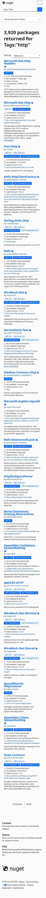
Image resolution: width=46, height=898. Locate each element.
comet (31, 420)
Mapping (7, 353)
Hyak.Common (14, 755)
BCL (7, 120)
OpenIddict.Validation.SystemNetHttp (20, 546)
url (26, 167)
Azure (25, 776)
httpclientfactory (32, 194)
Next (28, 804)
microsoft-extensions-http (14, 199)
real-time (17, 420)
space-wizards (12, 689)
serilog (9, 241)
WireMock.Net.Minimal (20, 613)
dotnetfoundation (14, 375)
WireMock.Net (14, 292)
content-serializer (30, 459)
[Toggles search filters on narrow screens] (39, 19)
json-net (11, 459)
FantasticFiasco (13, 223)
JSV (27, 351)
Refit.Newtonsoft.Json (19, 439)
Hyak (28, 778)
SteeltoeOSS (26, 375)
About (22, 881)
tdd (32, 167)
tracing (17, 533)
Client (11, 778)
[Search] (39, 9)
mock (11, 313)
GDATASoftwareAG (14, 517)
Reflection (21, 353)
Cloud (30, 776)
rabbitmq (27, 531)
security (16, 571)
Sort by (7, 55)
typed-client (30, 199)
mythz (9, 333)
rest (7, 167)
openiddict (11, 554)
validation (36, 571)
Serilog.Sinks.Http (16, 220)
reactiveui (23, 179)
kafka (34, 531)
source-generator (16, 271)
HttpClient (19, 120)
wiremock (22, 313)
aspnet (10, 69)
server (32, 313)
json (23, 167)
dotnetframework (20, 69)
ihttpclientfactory (11, 197)
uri (29, 167)
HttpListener (26, 703)
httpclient (17, 167)
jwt (19, 568)
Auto (36, 351)
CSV (23, 351)
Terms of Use (32, 881)
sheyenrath (11, 295)
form (26, 497)
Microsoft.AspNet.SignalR (22, 401)
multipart (13, 497)
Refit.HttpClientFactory (20, 176)
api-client (29, 268)
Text (12, 351)
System (7, 122)
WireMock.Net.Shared (19, 648)
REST (25, 120)
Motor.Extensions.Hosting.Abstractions (19, 512)
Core (15, 778)
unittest (7, 316)
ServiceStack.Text (16, 330)
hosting (20, 531)
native (12, 604)
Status (6, 834)
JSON (8, 351)
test (28, 313)
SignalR (24, 418)
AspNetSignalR (33, 418)
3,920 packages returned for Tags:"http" (21, 38)
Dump (14, 353)
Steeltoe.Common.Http (20, 372)
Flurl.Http (10, 146)
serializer (18, 459)
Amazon (19, 604)
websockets (8, 420)
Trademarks (18, 887)
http (7, 86)
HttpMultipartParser (18, 476)
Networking (15, 122)
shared (6, 671)
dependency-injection (27, 197)
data (30, 497)
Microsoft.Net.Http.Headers (17, 62)
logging (11, 533)
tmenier (10, 149)
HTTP (12, 120)
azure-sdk (11, 758)
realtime (25, 420)
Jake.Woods (12, 479)
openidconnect (27, 568)
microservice (11, 531)
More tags (16, 273)
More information (11, 366)
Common (21, 778)
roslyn (25, 271)
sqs (37, 531)
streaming (8, 423)
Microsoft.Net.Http (17, 102)
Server (18, 703)
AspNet (17, 418)
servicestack (17, 333)
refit (7, 194)
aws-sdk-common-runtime (17, 585)
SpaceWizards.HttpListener (14, 684)
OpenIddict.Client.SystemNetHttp (16, 718)
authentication (12, 568)
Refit (7, 251)
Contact (6, 823)
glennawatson (13, 179)
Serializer (18, 351)
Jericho (19, 479)
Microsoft (31, 69)
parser (20, 497)
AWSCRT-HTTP (13, 582)
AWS (8, 604)
